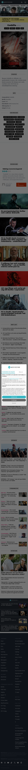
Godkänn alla (14, 397)
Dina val (21, 372)
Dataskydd (14, 403)
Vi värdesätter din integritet (8, 371)
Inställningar (14, 400)
